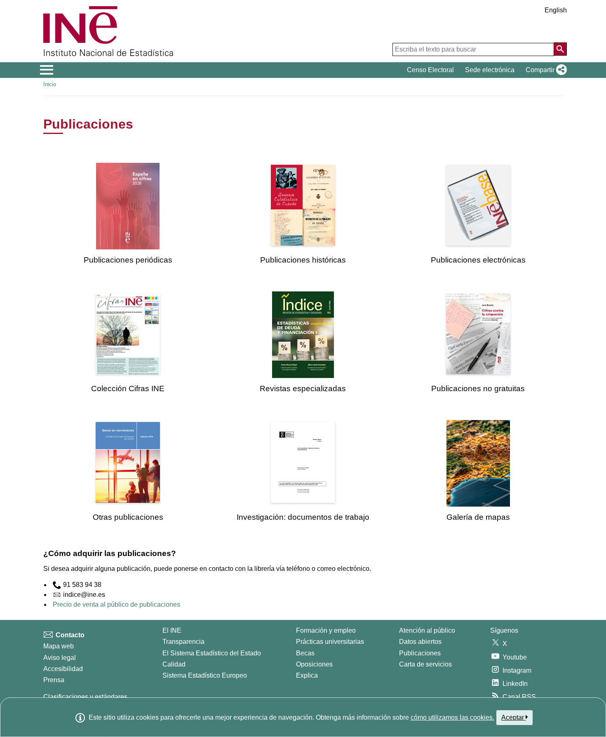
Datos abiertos (420, 641)
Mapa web (58, 646)
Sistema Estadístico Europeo (204, 675)
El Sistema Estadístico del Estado (211, 653)
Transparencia (183, 641)
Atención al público (427, 630)
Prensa (53, 679)
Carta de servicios (425, 664)
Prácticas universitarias (330, 641)
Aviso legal (59, 657)
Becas (305, 653)
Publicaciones (420, 653)
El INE (171, 630)
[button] (544, 70)
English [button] (556, 10)
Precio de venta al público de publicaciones (116, 604)
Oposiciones (314, 664)
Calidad (174, 664)
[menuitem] (127, 214)
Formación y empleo (326, 630)
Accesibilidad (63, 668)
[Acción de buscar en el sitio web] (560, 49)
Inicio (49, 84)
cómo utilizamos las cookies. (452, 717)
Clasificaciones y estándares (85, 696)
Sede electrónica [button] (489, 69)
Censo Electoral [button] (430, 69)
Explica (307, 675)
